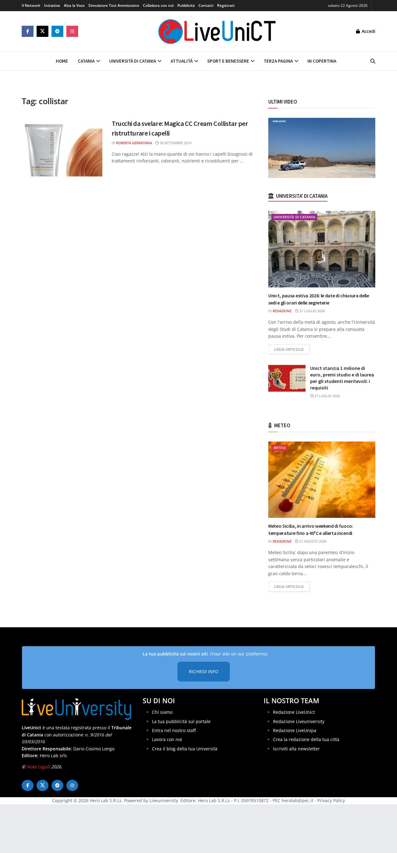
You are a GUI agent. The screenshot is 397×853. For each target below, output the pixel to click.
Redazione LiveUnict (294, 712)
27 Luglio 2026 (327, 395)
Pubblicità (186, 5)
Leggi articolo (292, 349)
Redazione (282, 311)
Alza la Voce (74, 5)
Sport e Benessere (228, 61)
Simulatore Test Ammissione (113, 5)
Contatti (205, 5)
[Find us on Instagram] (72, 31)
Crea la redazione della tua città (306, 739)
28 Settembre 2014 (175, 142)
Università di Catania (132, 61)
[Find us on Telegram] (57, 31)
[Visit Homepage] (217, 31)
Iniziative (52, 5)
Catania (86, 61)
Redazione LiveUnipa (294, 730)
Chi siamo (162, 712)
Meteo (280, 447)
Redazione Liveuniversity (298, 721)
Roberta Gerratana (134, 142)
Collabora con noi (158, 5)
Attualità (182, 61)
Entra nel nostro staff (174, 730)
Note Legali (38, 767)
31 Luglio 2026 (311, 311)
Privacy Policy (331, 800)
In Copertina (321, 61)
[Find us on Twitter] (42, 31)
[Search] (372, 61)
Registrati (225, 5)
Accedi (367, 31)
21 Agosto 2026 (312, 541)
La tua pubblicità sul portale (181, 721)
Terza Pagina (278, 61)
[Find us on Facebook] (27, 31)
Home (62, 61)
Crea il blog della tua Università (184, 749)
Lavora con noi (167, 739)
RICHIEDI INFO (203, 671)
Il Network (31, 5)
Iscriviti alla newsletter (296, 749)
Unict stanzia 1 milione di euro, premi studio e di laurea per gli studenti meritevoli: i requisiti (342, 378)
